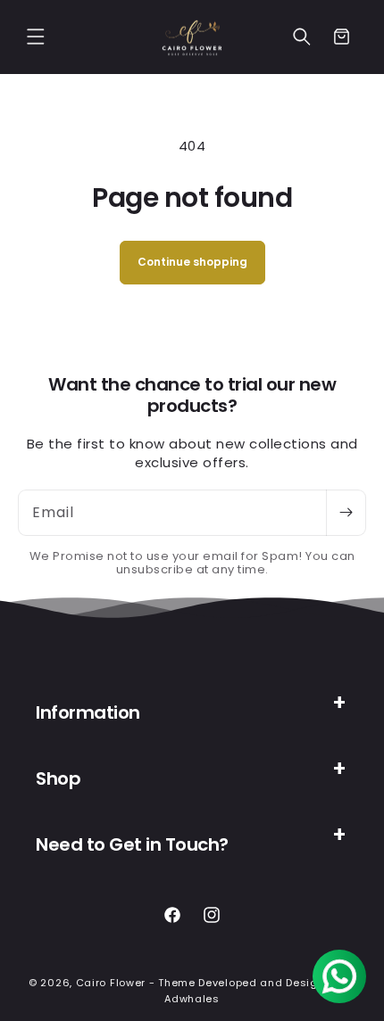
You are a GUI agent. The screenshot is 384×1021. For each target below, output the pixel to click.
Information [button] (88, 712)
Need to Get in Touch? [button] (132, 844)
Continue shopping (192, 261)
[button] (35, 36)
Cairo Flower (111, 983)
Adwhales (192, 999)
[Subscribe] (345, 513)
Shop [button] (58, 778)
